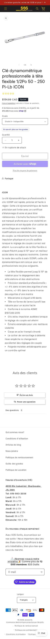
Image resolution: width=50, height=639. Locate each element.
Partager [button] (9, 178)
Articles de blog (13, 445)
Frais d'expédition (8, 103)
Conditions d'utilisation (17, 438)
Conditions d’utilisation (16, 634)
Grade (5, 116)
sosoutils (28, 620)
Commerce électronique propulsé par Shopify (25, 622)
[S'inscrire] (41, 572)
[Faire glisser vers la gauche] (19, 65)
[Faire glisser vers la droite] (31, 65)
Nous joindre (12, 451)
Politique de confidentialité (26, 630)
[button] (5, 9)
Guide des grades (14, 463)
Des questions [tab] (12, 410)
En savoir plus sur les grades (15, 129)
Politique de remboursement (19, 457)
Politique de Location (16, 470)
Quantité (6, 135)
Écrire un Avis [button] (26, 395)
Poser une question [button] (26, 401)
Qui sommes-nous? (15, 432)
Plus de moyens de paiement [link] (25, 170)
